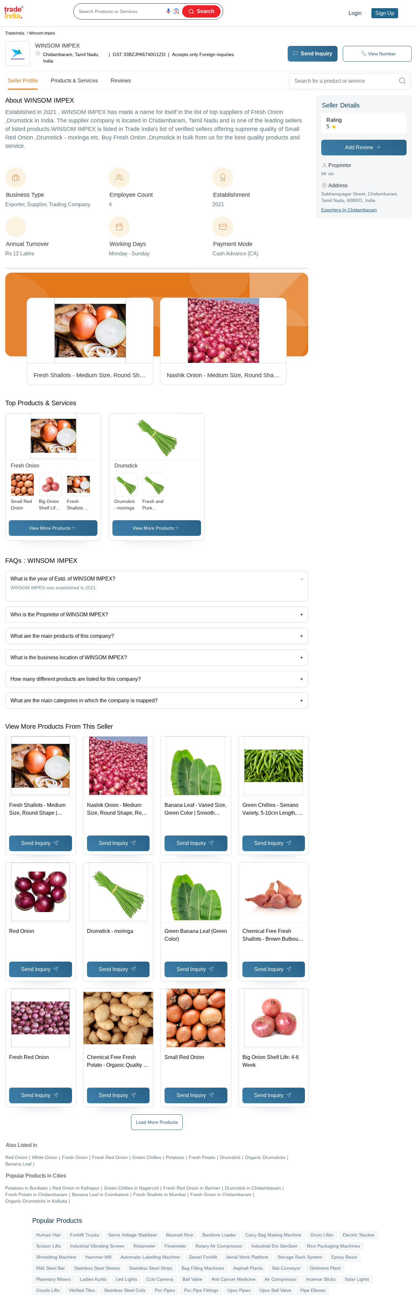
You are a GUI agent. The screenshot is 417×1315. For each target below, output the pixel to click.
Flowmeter (175, 1246)
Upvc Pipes (239, 1290)
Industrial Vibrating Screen (97, 1246)
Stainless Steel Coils (125, 1290)
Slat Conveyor (286, 1268)
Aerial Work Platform (247, 1257)
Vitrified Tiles (82, 1290)
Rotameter (144, 1246)
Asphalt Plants (248, 1268)
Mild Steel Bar (50, 1268)
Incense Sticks (321, 1279)
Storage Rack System (300, 1257)
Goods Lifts (48, 1290)
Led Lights (126, 1279)
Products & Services (74, 80)
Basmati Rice (179, 1234)
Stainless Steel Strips (150, 1268)
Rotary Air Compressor (218, 1246)
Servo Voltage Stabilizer (132, 1234)
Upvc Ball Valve (275, 1290)
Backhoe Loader (219, 1234)
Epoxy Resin (344, 1257)
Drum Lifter (322, 1234)
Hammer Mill (98, 1257)
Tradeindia (14, 33)
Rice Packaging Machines (333, 1246)
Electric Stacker (359, 1234)
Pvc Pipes (165, 1290)
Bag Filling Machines (202, 1268)
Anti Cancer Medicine (233, 1279)
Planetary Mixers (53, 1279)
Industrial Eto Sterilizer (275, 1246)
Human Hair (48, 1234)
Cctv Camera (159, 1279)
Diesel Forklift (203, 1257)
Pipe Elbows (312, 1290)
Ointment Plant (325, 1268)
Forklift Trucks (84, 1234)
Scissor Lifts (48, 1246)
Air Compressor (281, 1279)
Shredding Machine (56, 1257)
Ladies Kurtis (93, 1279)
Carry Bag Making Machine (273, 1234)
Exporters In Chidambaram (349, 209)
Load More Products (157, 1122)
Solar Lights (357, 1279)
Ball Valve (192, 1279)
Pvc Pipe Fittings (201, 1290)
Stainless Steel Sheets (97, 1268)
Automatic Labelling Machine (150, 1257)
